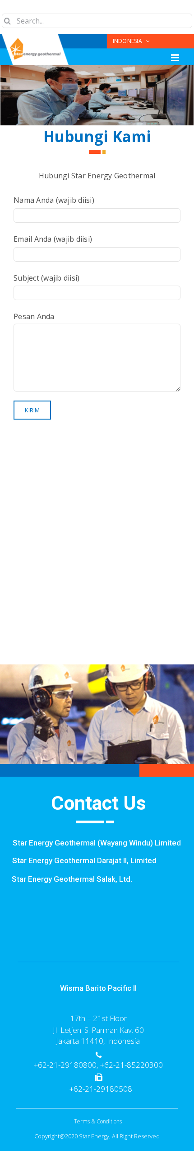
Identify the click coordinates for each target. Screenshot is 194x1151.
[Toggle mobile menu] (175, 57)
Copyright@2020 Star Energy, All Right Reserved (97, 1136)
